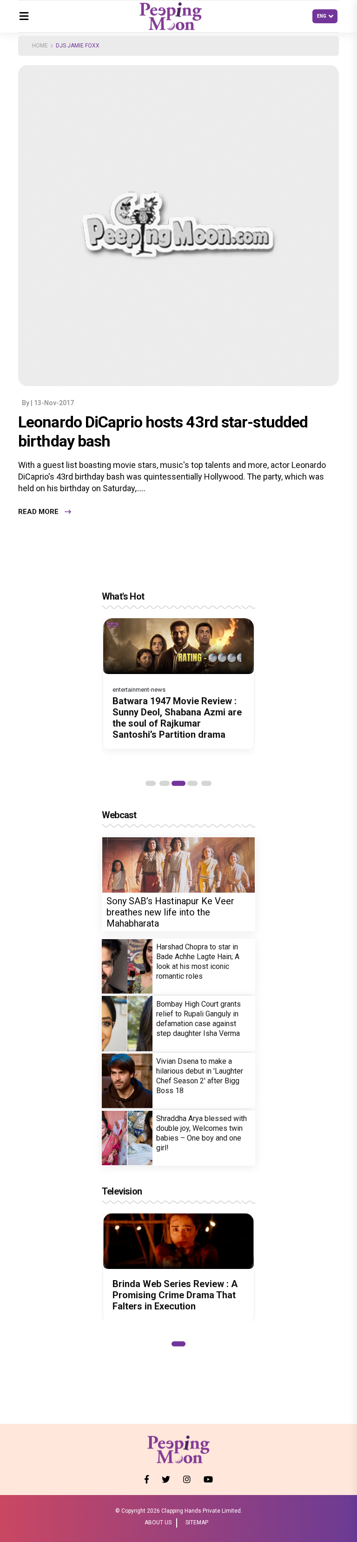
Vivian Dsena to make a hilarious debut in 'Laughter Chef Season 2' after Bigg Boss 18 (199, 1076)
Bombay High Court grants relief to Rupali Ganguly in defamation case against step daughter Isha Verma (198, 1019)
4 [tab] (192, 783)
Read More (38, 511)
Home (40, 45)
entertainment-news (138, 689)
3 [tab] (178, 783)
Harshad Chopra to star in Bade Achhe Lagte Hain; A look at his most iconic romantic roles (197, 961)
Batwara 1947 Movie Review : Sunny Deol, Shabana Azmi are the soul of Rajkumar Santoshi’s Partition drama (177, 717)
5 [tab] (206, 783)
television (122, 1191)
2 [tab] (164, 783)
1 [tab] (150, 783)
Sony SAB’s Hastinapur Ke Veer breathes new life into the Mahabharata (170, 912)
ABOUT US (158, 1522)
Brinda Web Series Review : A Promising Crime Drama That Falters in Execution (175, 1295)
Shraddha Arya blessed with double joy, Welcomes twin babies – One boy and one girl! (201, 1133)
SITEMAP (196, 1522)
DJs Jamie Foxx (77, 45)
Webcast (119, 815)
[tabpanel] (178, 683)
